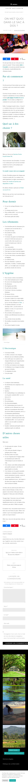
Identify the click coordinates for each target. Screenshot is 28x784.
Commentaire (8, 587)
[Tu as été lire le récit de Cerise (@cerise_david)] (14, 736)
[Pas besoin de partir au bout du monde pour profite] (14, 712)
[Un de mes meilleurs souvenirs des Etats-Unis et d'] (14, 689)
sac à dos (13, 541)
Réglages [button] (5, 780)
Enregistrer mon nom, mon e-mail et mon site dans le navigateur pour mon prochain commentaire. (14, 636)
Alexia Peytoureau (19, 30)
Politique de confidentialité (11, 764)
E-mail (6, 615)
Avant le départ (16, 8)
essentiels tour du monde (11, 539)
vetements (13, 543)
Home (7, 8)
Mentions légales (8, 759)
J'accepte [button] (12, 780)
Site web (6, 623)
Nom (6, 606)
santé (18, 541)
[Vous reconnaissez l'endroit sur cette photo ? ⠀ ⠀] (14, 665)
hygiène (7, 541)
